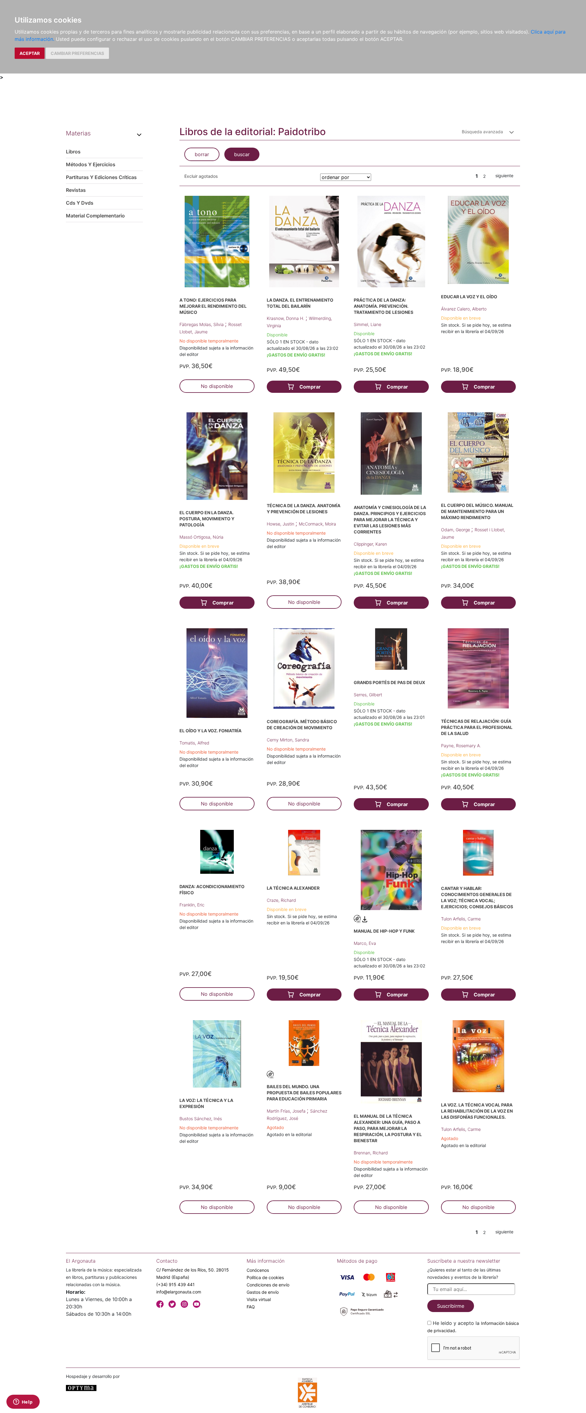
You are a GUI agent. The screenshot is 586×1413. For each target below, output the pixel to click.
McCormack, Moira (317, 523)
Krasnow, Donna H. (286, 318)
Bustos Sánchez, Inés (200, 1118)
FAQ (251, 1306)
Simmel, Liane (367, 324)
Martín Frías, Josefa (287, 1111)
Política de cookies (265, 1277)
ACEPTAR (30, 53)
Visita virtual (259, 1299)
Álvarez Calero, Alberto (464, 308)
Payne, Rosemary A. (461, 745)
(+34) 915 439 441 (175, 1284)
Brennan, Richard (371, 1152)
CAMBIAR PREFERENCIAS (77, 53)
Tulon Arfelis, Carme (461, 918)
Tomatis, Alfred (194, 742)
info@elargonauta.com (178, 1291)
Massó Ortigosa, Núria (201, 537)
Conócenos (258, 1270)
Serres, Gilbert (368, 694)
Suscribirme (450, 1306)
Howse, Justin (281, 523)
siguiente (504, 175)
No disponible (217, 386)
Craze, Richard (281, 900)
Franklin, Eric (191, 904)
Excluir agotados (201, 176)
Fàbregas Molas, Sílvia (202, 324)
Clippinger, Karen (370, 544)
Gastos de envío (263, 1292)
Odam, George (456, 529)
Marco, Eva (365, 943)
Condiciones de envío (268, 1284)
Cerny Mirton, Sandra (288, 739)
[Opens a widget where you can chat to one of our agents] (23, 1402)
